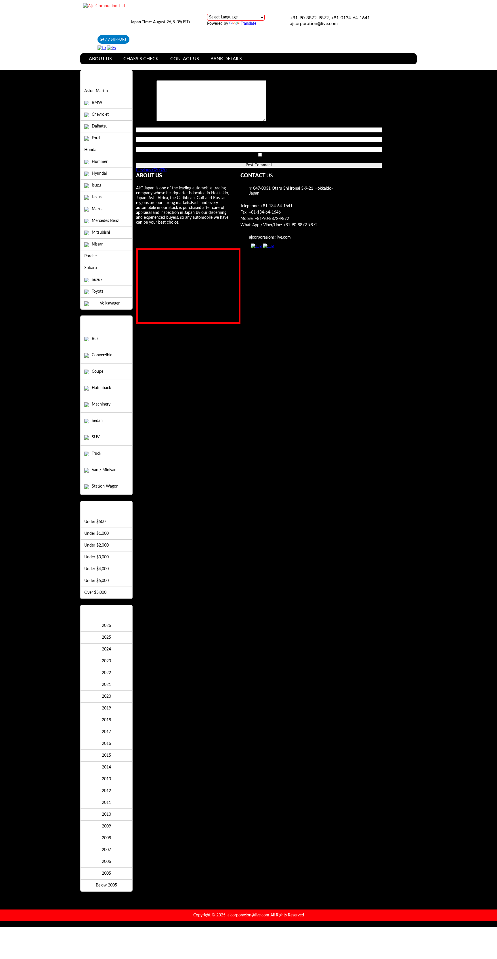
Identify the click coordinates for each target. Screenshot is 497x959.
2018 (106, 720)
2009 (106, 826)
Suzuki (97, 280)
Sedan (97, 421)
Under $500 (95, 522)
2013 (106, 779)
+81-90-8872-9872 (272, 219)
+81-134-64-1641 (277, 206)
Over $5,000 (95, 593)
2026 (106, 626)
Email (142, 135)
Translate (248, 24)
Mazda (98, 209)
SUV (96, 437)
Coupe (97, 372)
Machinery (101, 404)
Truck (96, 454)
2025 (106, 637)
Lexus (97, 197)
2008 (106, 838)
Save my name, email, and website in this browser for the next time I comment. (206, 160)
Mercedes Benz (105, 221)
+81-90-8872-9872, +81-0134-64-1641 (330, 18)
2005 (106, 874)
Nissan (98, 244)
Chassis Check (141, 58)
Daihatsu (100, 126)
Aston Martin (96, 91)
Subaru (90, 268)
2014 (106, 767)
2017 (106, 732)
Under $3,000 (96, 557)
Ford (96, 138)
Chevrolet (100, 115)
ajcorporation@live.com (314, 23)
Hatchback (101, 388)
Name (143, 125)
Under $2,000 (96, 545)
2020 (106, 696)
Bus (95, 339)
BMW (97, 103)
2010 (106, 815)
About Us (100, 58)
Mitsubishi (101, 233)
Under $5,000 (96, 581)
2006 (106, 862)
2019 (106, 708)
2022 (106, 673)
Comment (146, 120)
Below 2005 (106, 885)
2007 (106, 850)
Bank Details (226, 58)
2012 (106, 791)
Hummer (100, 162)
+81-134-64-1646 (265, 212)
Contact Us (184, 58)
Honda (90, 150)
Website (143, 144)
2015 (106, 755)
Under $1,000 (96, 534)
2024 (106, 649)
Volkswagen (110, 303)
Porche (90, 256)
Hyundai (99, 174)
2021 (106, 685)
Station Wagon (105, 486)
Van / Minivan (104, 470)
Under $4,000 (96, 569)
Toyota (98, 292)
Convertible (102, 355)
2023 (106, 661)
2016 (106, 744)
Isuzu (96, 185)
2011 (106, 803)
